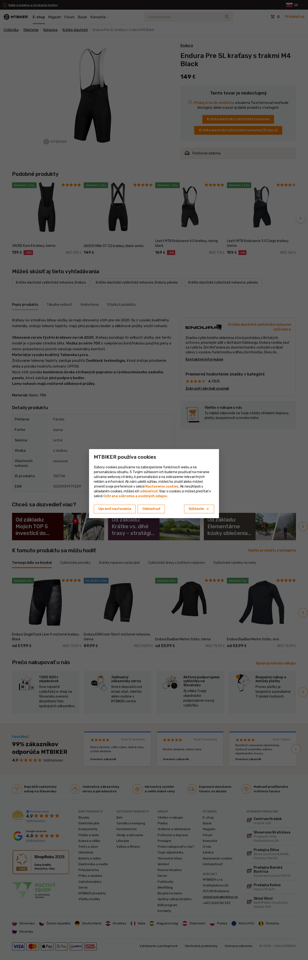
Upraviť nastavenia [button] (114, 509)
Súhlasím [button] (199, 509)
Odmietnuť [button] (151, 509)
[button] (149, 491)
